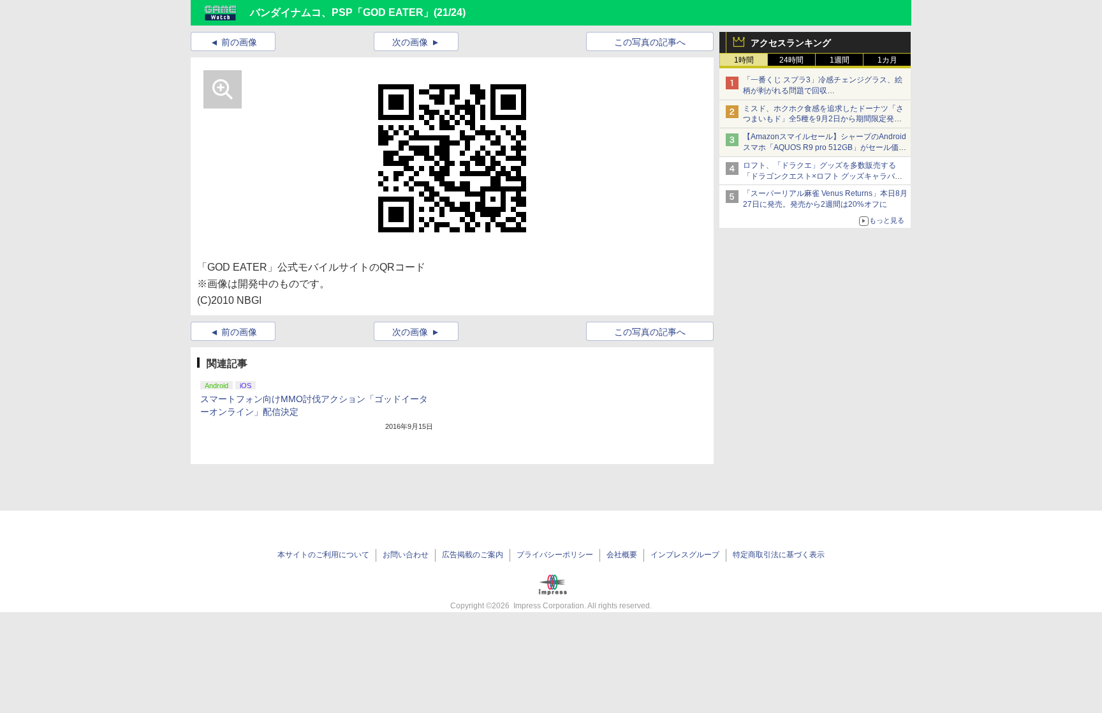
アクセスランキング (791, 43)
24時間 (791, 60)
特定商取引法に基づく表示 (779, 554)
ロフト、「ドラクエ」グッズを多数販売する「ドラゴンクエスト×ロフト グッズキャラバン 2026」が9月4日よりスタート (822, 176)
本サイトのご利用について (323, 554)
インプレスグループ (684, 554)
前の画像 (239, 42)
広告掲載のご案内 (472, 554)
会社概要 (621, 554)
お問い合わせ (406, 554)
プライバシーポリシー (555, 554)
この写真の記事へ (650, 42)
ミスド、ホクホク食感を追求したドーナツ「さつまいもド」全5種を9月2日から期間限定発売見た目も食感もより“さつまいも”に (823, 119)
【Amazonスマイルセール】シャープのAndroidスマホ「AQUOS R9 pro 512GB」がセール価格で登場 (824, 147)
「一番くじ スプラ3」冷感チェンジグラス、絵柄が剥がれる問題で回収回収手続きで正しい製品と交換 (822, 90)
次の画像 (410, 42)
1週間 (839, 60)
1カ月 (887, 60)
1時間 (744, 60)
